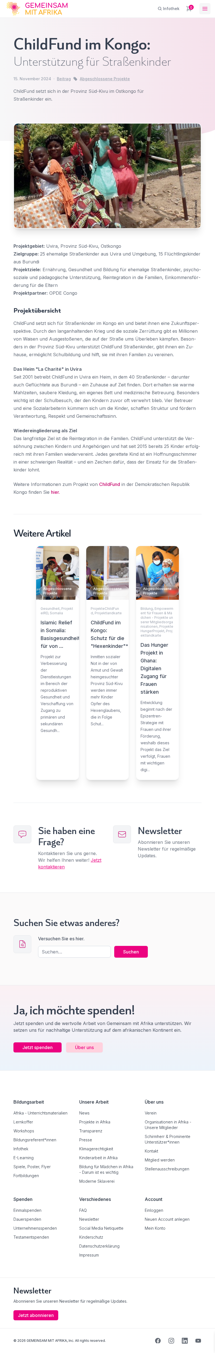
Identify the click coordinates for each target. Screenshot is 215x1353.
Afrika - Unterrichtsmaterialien (40, 1113)
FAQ (83, 1210)
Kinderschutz (91, 1237)
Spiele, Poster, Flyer (32, 1166)
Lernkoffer (23, 1122)
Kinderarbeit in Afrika (98, 1157)
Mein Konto (155, 1228)
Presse (85, 1139)
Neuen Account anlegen (167, 1219)
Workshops (23, 1130)
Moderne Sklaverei (96, 1181)
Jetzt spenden (37, 1047)
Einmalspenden (27, 1210)
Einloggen (154, 1210)
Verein (150, 1113)
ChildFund (109, 484)
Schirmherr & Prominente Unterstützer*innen (167, 1139)
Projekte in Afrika (94, 1122)
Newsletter (89, 1219)
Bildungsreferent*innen (34, 1139)
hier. (55, 492)
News (84, 1113)
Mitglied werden (160, 1160)
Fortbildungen (26, 1175)
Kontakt (151, 1151)
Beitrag (64, 78)
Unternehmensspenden (35, 1228)
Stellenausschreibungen (167, 1169)
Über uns (84, 1047)
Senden (107, 781)
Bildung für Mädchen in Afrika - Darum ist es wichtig (106, 1169)
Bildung (147, 608)
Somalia (56, 613)
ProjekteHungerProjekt (157, 628)
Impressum (89, 1255)
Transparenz (90, 1130)
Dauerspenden (27, 1219)
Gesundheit (50, 608)
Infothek (20, 1148)
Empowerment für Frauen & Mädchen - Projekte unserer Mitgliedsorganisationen (157, 617)
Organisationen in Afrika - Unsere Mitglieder (168, 1125)
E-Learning (23, 1157)
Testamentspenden (31, 1237)
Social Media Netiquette (101, 1228)
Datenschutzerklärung (99, 1246)
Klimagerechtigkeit (96, 1148)
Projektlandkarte (108, 613)
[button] (12, 1340)
